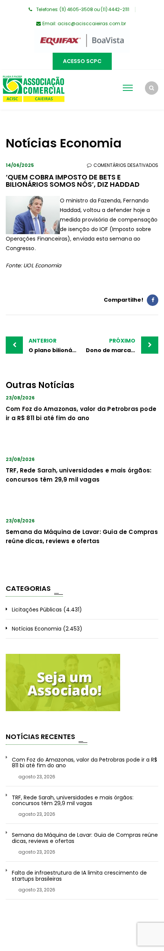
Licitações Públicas (37, 609)
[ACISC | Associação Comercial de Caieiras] (33, 90)
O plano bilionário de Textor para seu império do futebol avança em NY (55, 345)
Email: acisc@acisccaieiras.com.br (84, 23)
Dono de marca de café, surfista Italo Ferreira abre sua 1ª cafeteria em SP (122, 345)
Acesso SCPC (82, 61)
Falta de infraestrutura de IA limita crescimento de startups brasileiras (79, 876)
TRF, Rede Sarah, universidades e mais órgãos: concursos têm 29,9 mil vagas (72, 801)
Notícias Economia (36, 628)
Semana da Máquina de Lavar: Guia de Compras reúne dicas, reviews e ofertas (85, 838)
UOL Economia (42, 265)
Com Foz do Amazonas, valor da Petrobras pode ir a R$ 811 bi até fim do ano (84, 763)
